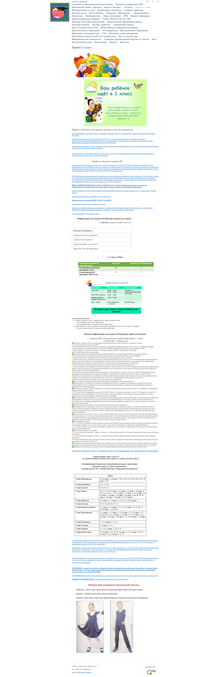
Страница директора (133, 9)
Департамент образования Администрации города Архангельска (91, 196)
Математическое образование (134, 30)
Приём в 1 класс (143, 7)
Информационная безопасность (86, 39)
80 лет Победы (96, 12)
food (154, 39)
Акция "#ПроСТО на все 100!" (116, 18)
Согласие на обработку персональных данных (85, 214)
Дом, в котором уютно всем (85, 27)
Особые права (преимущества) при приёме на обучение (88, 204)
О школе (128, 7)
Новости (113, 42)
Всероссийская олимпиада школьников (119, 27)
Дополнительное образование (86, 30)
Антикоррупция (110, 30)
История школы (79, 12)
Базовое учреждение (140, 15)
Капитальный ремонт (82, 42)
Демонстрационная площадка (86, 18)
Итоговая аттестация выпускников (88, 21)
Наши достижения (112, 15)
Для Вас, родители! (101, 24)
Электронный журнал (123, 24)
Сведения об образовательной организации (92, 4)
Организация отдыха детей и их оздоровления (94, 36)
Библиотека (77, 15)
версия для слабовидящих (80, 1)
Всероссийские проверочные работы (124, 21)
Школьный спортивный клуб (85, 33)
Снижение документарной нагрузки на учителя (126, 39)
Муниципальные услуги (83, 9)
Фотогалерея (100, 42)
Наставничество (93, 15)
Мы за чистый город (128, 36)
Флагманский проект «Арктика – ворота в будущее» (96, 7)
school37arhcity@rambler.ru (84, 672)
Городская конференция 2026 (129, 4)
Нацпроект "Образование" (118, 12)
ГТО (104, 33)
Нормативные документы (109, 9)
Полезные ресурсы (80, 24)
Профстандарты (141, 12)
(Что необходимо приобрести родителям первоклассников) (100, 579)
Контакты (124, 42)
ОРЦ (125, 15)
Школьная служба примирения (123, 33)
